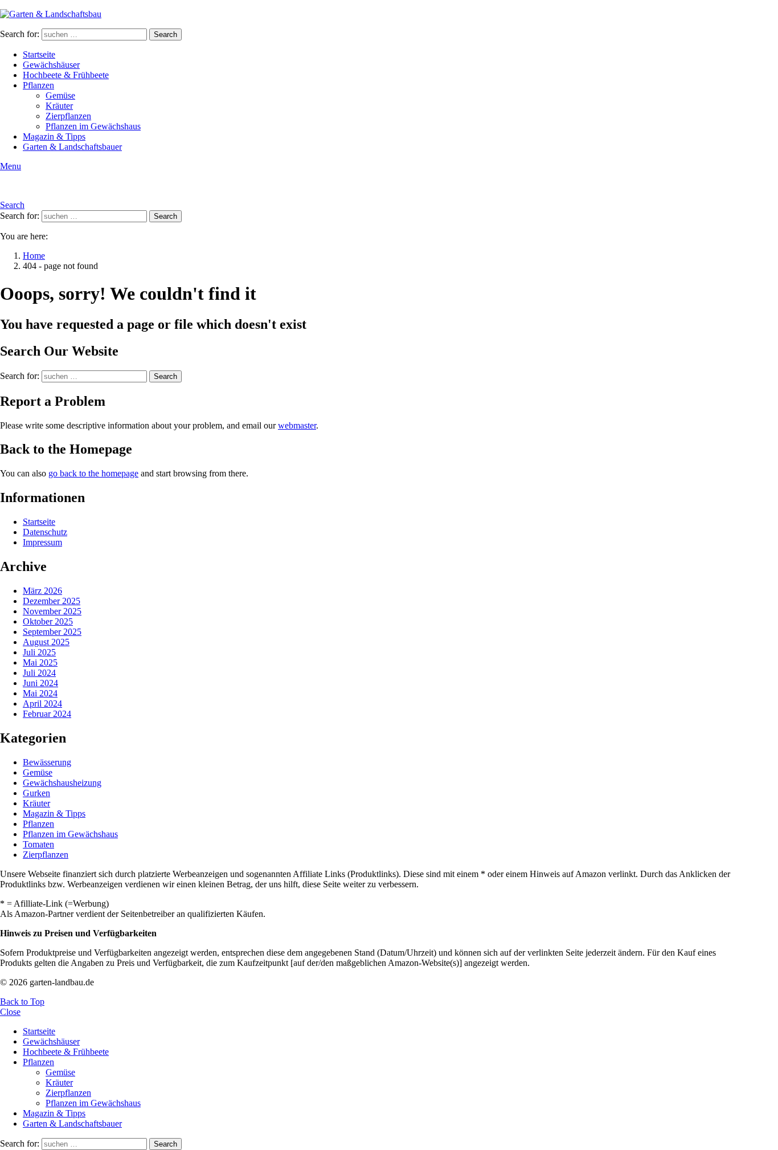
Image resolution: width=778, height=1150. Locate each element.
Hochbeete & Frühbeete (66, 75)
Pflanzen (38, 85)
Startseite (39, 54)
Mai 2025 (40, 662)
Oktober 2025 (48, 621)
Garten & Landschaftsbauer (72, 147)
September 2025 (52, 632)
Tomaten (38, 844)
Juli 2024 (39, 673)
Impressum (42, 542)
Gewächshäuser (51, 65)
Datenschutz (45, 532)
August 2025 (46, 642)
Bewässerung (47, 762)
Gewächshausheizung (62, 783)
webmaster (297, 425)
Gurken (36, 793)
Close (10, 1012)
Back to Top (22, 1001)
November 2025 (52, 611)
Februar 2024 (47, 714)
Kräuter (59, 106)
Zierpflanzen (68, 116)
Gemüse (60, 95)
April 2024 (42, 703)
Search (165, 34)
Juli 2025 (39, 652)
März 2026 (42, 591)
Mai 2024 (40, 693)
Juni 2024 (40, 683)
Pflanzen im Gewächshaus (93, 126)
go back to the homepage (93, 473)
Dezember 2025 (51, 601)
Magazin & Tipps (54, 136)
